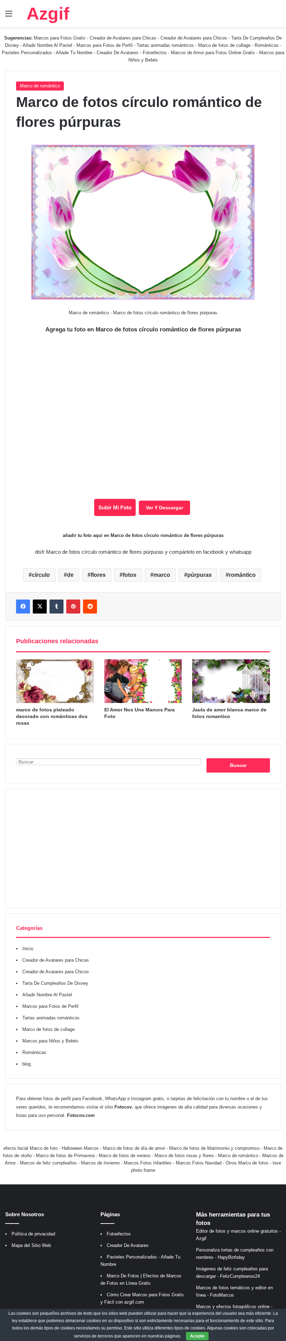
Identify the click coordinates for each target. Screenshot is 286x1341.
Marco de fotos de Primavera (65, 1155)
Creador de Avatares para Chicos (193, 38)
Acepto (197, 1336)
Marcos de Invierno (100, 1163)
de (70, 575)
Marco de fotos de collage (225, 45)
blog (26, 1064)
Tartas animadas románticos (166, 45)
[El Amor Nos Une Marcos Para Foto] (143, 681)
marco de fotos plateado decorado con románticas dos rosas (52, 716)
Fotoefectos (155, 52)
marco (161, 575)
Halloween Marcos (80, 1148)
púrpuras (199, 575)
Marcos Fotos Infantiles (148, 1163)
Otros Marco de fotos (248, 1163)
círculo (41, 575)
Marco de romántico (40, 85)
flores (98, 575)
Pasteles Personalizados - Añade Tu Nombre (47, 52)
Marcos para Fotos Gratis (59, 38)
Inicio (27, 948)
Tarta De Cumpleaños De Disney (55, 983)
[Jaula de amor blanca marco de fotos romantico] (231, 681)
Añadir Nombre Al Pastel (47, 45)
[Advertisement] (143, 848)
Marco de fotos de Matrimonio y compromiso (214, 1148)
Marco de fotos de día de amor (134, 1148)
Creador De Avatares (117, 52)
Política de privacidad (33, 1233)
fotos (129, 575)
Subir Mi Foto (114, 507)
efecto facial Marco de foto (30, 1148)
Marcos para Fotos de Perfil (105, 45)
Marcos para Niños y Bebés (50, 1041)
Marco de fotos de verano (124, 1155)
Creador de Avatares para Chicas (123, 38)
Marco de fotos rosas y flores (184, 1155)
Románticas (267, 45)
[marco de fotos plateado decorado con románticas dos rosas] (55, 681)
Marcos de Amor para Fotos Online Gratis (213, 52)
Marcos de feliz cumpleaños (48, 1163)
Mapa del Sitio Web (31, 1245)
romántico (242, 575)
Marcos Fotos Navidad (198, 1163)
